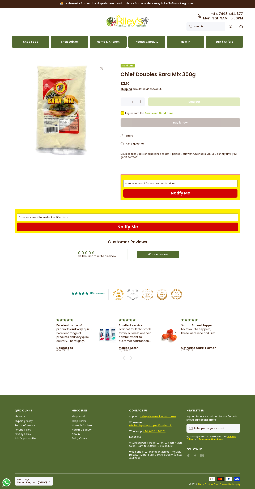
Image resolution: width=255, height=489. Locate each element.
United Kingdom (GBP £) (32, 482)
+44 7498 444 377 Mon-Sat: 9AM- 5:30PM (223, 15)
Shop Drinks (79, 421)
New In (76, 434)
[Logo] (127, 21)
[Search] (189, 26)
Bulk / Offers (79, 438)
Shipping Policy (24, 421)
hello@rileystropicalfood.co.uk (158, 416)
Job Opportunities (25, 438)
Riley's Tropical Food (208, 484)
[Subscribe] (236, 428)
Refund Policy (23, 429)
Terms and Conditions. (159, 113)
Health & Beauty (82, 429)
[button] (241, 26)
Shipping (126, 89)
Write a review (158, 254)
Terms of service (25, 425)
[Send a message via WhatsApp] (6, 482)
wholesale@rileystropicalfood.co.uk (150, 425)
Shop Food (78, 416)
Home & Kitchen (82, 425)
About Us (20, 416)
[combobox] (205, 26)
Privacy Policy (23, 434)
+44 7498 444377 (154, 431)
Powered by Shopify (230, 484)
